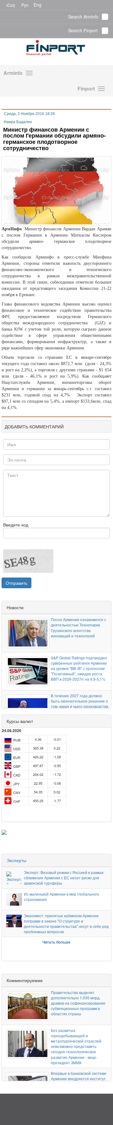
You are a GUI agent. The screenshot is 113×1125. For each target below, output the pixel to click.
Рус (25, 5)
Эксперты (16, 860)
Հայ (10, 5)
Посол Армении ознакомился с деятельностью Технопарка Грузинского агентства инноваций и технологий (78, 627)
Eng (37, 5)
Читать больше (56, 942)
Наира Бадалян (18, 122)
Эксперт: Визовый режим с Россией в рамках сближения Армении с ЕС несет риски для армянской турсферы (64, 878)
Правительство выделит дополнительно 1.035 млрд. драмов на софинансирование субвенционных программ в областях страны (78, 1003)
